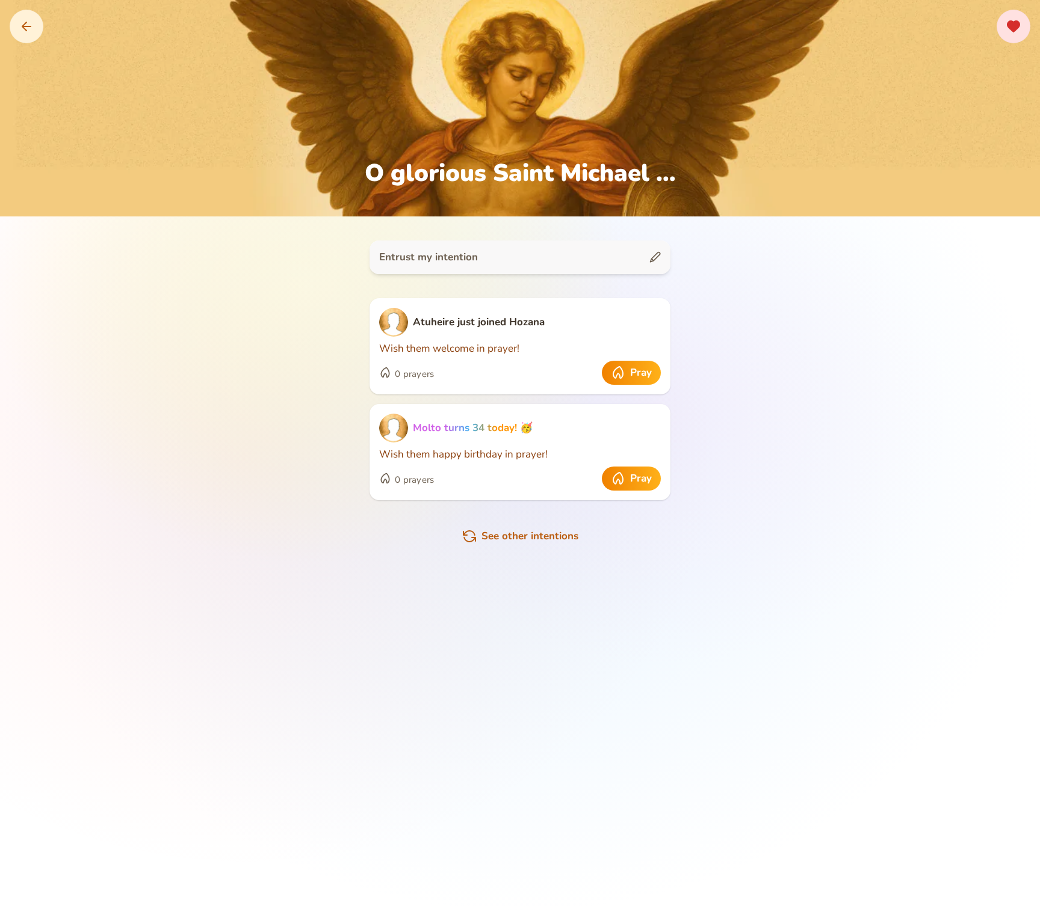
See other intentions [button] (529, 536)
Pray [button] (641, 372)
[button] (26, 26)
